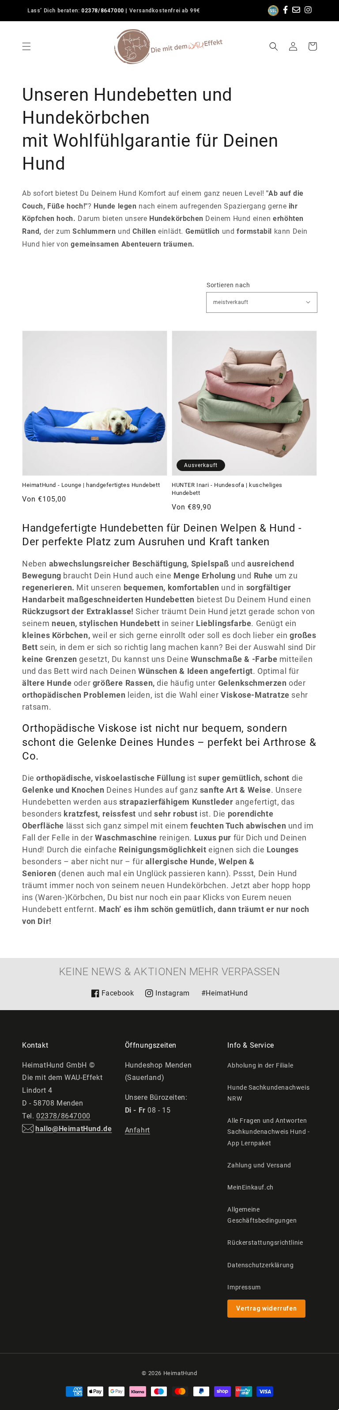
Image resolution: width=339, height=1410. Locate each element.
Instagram (167, 996)
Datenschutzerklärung (260, 1265)
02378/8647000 (102, 11)
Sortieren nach (228, 285)
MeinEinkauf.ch (250, 1187)
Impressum (243, 1287)
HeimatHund (180, 1373)
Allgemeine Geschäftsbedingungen (262, 1215)
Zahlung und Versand (259, 1165)
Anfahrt (137, 1130)
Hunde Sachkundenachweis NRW (268, 1093)
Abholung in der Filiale (260, 1065)
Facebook (112, 996)
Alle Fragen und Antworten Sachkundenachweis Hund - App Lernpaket (268, 1131)
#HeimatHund (224, 993)
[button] (26, 46)
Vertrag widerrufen (266, 1308)
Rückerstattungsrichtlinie (265, 1242)
